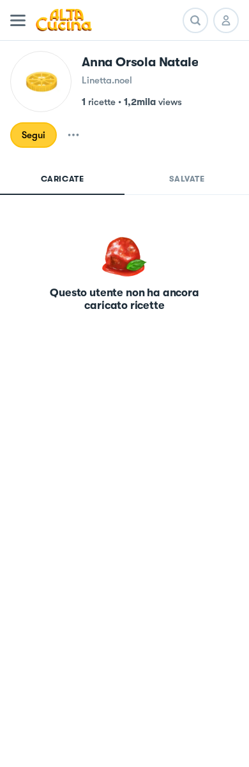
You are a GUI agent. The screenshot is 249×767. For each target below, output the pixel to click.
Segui (33, 135)
